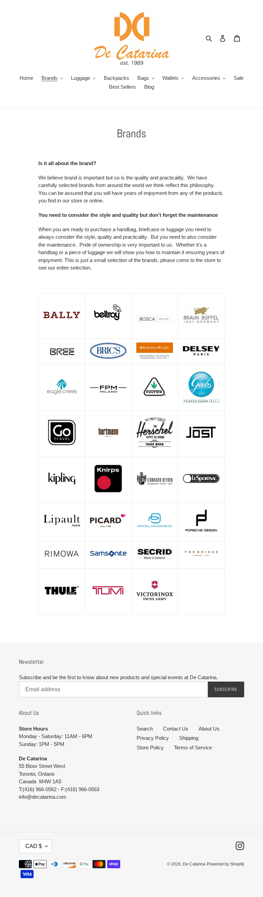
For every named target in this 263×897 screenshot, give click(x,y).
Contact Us (175, 729)
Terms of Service (193, 747)
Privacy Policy (153, 738)
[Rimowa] (61, 561)
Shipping (188, 738)
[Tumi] (108, 607)
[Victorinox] (154, 599)
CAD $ (33, 846)
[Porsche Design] (201, 533)
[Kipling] (61, 495)
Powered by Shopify (225, 864)
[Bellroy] (108, 331)
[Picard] (108, 525)
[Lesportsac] (201, 481)
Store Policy (150, 747)
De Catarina (194, 864)
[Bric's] (108, 357)
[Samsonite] (108, 560)
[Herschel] (154, 446)
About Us (209, 729)
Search (145, 729)
